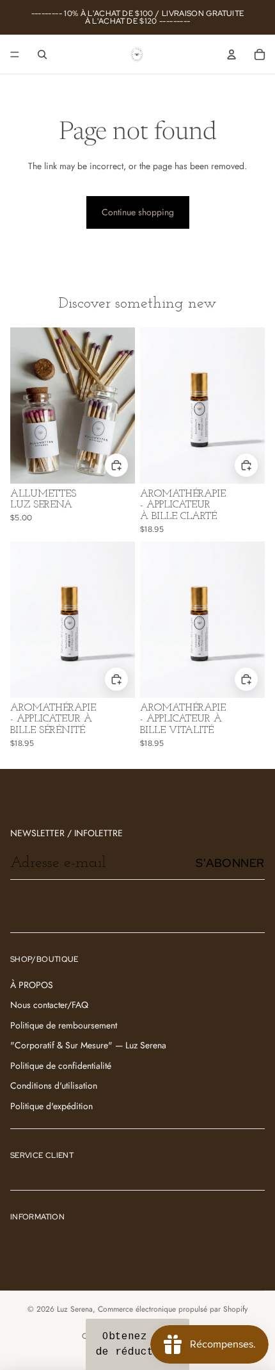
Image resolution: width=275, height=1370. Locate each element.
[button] (137, 1344)
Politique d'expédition (51, 1106)
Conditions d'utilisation (53, 1085)
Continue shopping (138, 212)
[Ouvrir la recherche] (42, 54)
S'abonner (230, 862)
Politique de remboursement (63, 1025)
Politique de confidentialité (60, 1065)
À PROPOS (31, 984)
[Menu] (14, 54)
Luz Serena (75, 1309)
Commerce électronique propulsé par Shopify (173, 1309)
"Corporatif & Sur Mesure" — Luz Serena (88, 1045)
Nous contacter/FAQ (49, 1004)
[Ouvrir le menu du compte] (231, 54)
